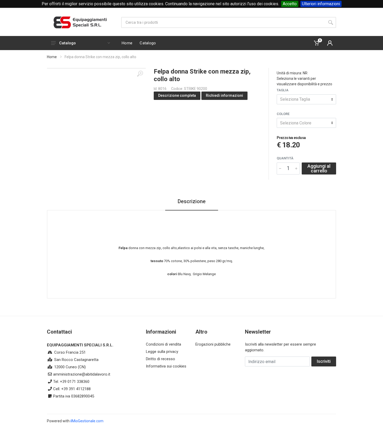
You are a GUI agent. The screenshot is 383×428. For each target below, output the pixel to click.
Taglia (282, 90)
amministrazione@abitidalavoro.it (81, 374)
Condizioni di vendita (163, 344)
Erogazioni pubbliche (213, 344)
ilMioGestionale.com (86, 421)
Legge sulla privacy (162, 351)
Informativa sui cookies (166, 366)
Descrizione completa (177, 95)
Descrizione (192, 201)
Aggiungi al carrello (318, 168)
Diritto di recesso (160, 359)
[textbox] (306, 99)
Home (52, 57)
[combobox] (306, 99)
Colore (283, 114)
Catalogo (67, 43)
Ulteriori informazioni (321, 3)
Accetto (290, 3)
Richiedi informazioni (224, 95)
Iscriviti (324, 361)
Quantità (285, 158)
